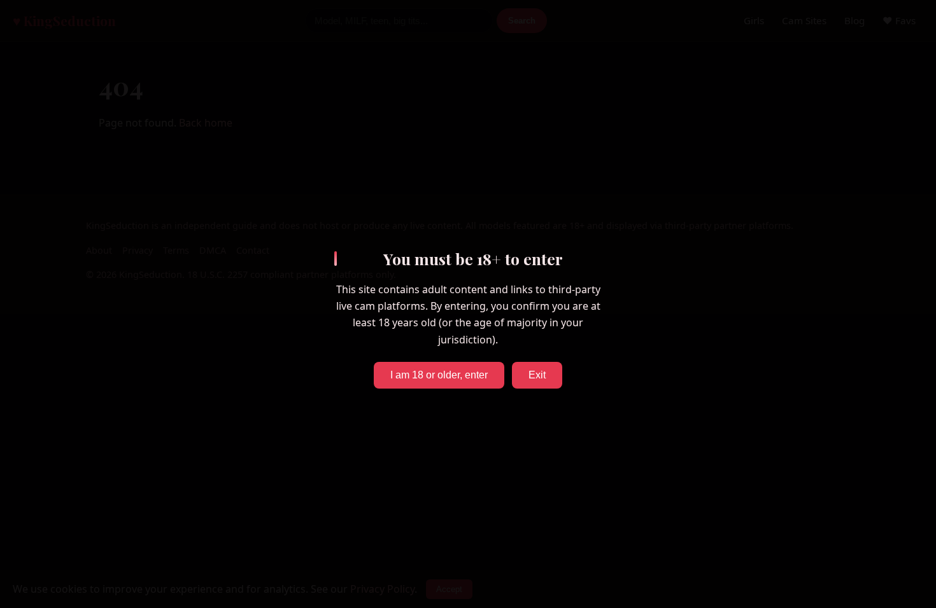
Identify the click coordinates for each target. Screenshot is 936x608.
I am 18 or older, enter (439, 375)
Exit (537, 375)
